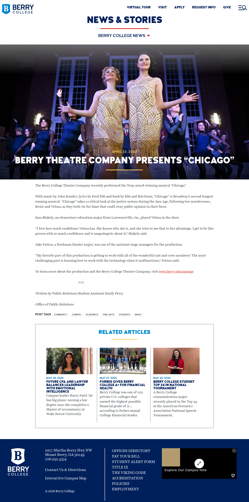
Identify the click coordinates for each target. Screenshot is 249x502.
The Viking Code (129, 473)
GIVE (227, 7)
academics (92, 315)
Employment (125, 489)
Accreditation (127, 478)
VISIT (162, 7)
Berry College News (122, 36)
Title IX (120, 467)
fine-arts (108, 315)
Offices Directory (131, 451)
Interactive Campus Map (65, 478)
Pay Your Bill (126, 456)
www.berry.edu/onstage (176, 271)
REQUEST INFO (204, 7)
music (138, 315)
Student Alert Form (133, 462)
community (60, 315)
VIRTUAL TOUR (139, 7)
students (124, 315)
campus (76, 315)
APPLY (179, 7)
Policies (120, 484)
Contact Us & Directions (65, 470)
